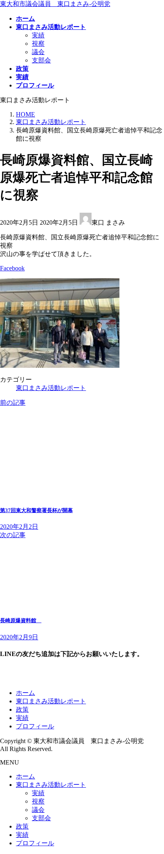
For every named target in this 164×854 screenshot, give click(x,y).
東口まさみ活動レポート (51, 387)
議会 (38, 52)
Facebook (12, 268)
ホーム (25, 692)
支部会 (41, 60)
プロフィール (35, 726)
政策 (22, 709)
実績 (38, 35)
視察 (38, 43)
